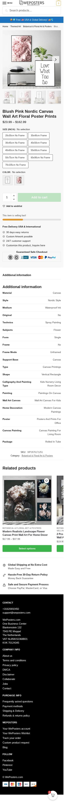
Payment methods (13, 706)
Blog (5, 747)
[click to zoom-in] (32, 59)
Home (5, 26)
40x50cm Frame (39, 142)
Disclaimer (8, 674)
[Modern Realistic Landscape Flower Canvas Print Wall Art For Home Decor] (27, 500)
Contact (7, 688)
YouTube (7, 769)
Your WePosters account (16, 728)
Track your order (12, 738)
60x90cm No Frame (40, 157)
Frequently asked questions (18, 701)
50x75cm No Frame (15, 157)
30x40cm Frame (39, 135)
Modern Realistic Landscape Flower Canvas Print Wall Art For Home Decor (25, 533)
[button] (14, 195)
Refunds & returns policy (16, 715)
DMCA (6, 669)
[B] (19, 180)
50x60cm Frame (39, 150)
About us (7, 655)
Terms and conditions (14, 660)
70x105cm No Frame (15, 165)
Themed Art (15, 26)
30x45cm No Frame (15, 142)
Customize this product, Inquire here (25, 245)
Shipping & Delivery (13, 710)
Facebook (8, 760)
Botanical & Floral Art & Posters (37, 26)
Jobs (5, 683)
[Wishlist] (46, 480)
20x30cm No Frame (15, 135)
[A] (8, 180)
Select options (27, 548)
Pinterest (7, 765)
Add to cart (39, 197)
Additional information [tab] (17, 275)
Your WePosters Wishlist (16, 733)
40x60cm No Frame (15, 150)
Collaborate (9, 679)
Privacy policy (10, 665)
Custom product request (16, 742)
